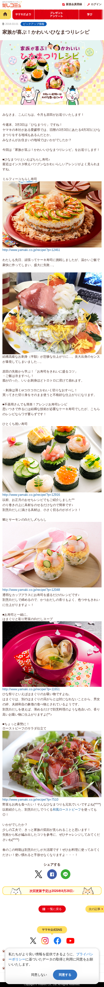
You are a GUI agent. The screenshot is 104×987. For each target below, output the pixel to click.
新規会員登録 (74, 4)
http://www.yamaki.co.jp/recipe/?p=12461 (31, 250)
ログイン (96, 4)
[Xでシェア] (38, 874)
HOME (5, 14)
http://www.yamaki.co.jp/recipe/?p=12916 (31, 495)
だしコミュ (12, 5)
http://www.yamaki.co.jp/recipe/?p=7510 (30, 799)
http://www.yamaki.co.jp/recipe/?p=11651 (31, 689)
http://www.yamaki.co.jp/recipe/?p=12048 (31, 590)
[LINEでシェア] (65, 874)
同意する (65, 975)
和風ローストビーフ (67, 809)
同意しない (39, 975)
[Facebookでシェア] (52, 874)
